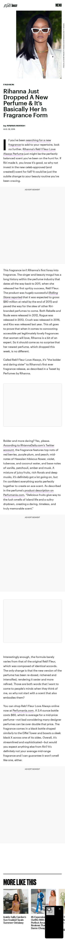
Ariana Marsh (16, 126)
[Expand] (48, 909)
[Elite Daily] (10, 5)
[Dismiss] (59, 909)
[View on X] (32, 405)
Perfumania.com (23, 710)
